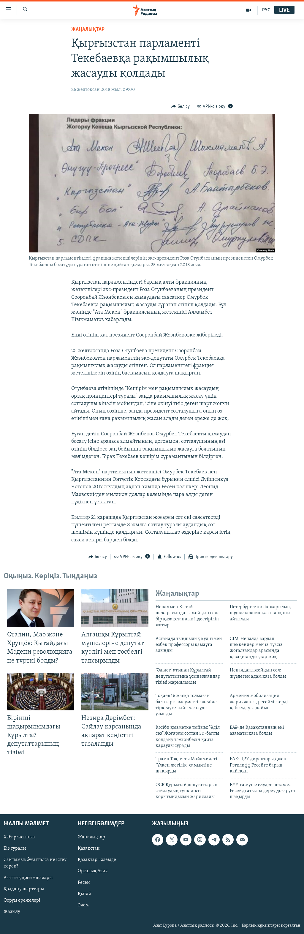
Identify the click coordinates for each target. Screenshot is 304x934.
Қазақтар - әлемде (97, 859)
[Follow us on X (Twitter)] (171, 839)
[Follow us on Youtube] (185, 839)
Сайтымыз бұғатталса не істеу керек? (35, 863)
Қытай (84, 893)
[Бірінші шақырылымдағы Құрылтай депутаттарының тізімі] (40, 691)
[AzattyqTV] (249, 10)
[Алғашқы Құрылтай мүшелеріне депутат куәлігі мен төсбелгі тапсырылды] (114, 608)
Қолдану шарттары (24, 888)
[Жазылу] (242, 839)
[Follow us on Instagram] (199, 839)
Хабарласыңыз (19, 837)
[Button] (180, 106)
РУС (266, 10)
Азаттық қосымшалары (28, 877)
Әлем (83, 905)
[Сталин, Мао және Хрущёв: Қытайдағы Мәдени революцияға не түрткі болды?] (40, 608)
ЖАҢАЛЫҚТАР (87, 29)
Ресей (84, 882)
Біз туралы (15, 848)
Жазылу (12, 911)
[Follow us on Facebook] (157, 839)
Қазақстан (89, 848)
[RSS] (228, 839)
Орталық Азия (93, 871)
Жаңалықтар (91, 837)
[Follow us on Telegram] (214, 839)
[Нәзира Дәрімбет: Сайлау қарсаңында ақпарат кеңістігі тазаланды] (114, 691)
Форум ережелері (22, 900)
